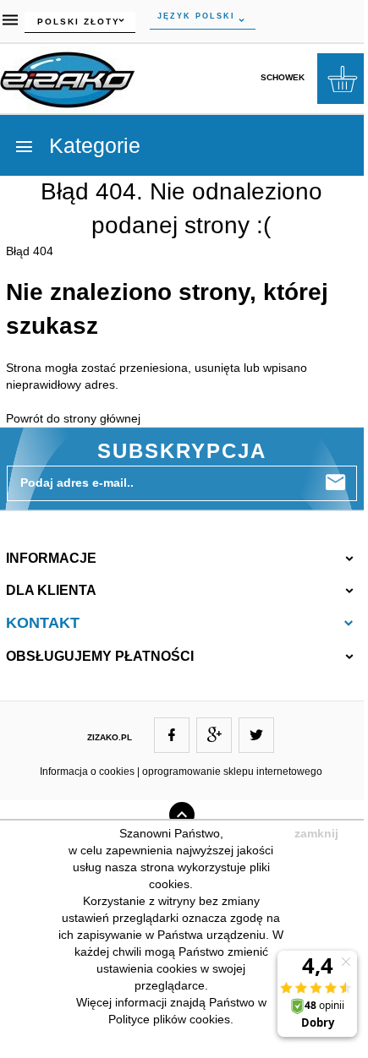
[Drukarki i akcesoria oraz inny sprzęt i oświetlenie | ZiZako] (67, 77)
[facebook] (171, 735)
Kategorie (91, 145)
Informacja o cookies (87, 771)
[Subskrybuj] (336, 483)
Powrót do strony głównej (73, 418)
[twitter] (256, 735)
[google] (214, 735)
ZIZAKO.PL (109, 737)
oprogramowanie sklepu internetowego (232, 771)
